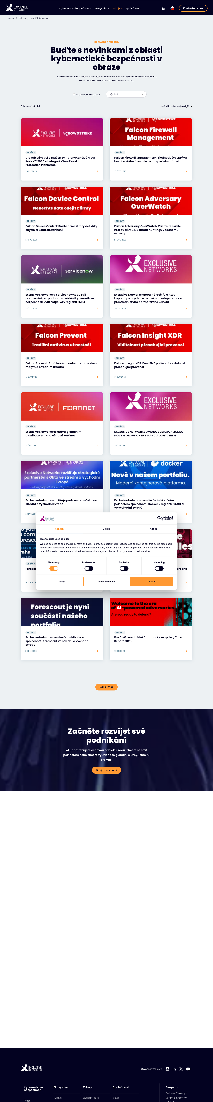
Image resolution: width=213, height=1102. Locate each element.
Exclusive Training (175, 1093)
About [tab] (153, 528)
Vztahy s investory (176, 1097)
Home (12, 18)
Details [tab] (106, 528)
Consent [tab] (59, 528)
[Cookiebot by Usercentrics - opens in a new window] (159, 518)
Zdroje (24, 18)
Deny (62, 581)
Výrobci (57, 1098)
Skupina (172, 1087)
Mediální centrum (40, 18)
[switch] (89, 568)
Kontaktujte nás (193, 8)
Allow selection (106, 581)
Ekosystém (61, 1087)
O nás (116, 1098)
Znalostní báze (91, 1098)
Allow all (151, 581)
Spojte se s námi (106, 770)
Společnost (121, 1087)
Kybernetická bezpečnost (33, 1088)
